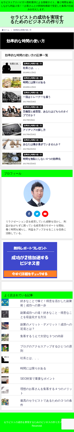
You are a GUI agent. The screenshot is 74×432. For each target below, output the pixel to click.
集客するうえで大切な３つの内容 (41, 336)
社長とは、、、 (32, 68)
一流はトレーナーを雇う (37, 97)
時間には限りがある (34, 82)
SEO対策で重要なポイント (37, 378)
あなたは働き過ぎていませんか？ (42, 144)
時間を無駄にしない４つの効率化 (42, 159)
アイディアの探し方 (34, 130)
